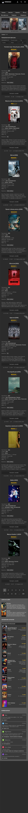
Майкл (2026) (14, 480)
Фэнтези (23, 73)
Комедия (11, 128)
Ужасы (6, 290)
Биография (7, 507)
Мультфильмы (4, 15)
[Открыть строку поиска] (21, 1)
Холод (5, 758)
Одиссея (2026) (14, 317)
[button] (10, 31)
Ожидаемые (23, 15)
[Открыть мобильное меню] (25, 1)
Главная (3, 12)
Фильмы (10, 12)
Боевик (6, 73)
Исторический (12, 344)
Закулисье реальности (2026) (14, 426)
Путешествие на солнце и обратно (14, 751)
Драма (11, 507)
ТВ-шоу (24, 12)
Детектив (11, 398)
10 (15, 593)
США (7, 72)
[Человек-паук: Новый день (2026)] (14, 24)
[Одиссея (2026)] (5, 24)
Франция (18, 397)
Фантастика (18, 73)
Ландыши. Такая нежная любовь (13, 736)
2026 (9, 70)
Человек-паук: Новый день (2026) (14, 47)
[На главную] (8, 2)
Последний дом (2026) (14, 371)
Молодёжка (7, 743)
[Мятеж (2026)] (23, 24)
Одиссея (6, 728)
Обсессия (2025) (14, 263)
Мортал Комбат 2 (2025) (14, 534)
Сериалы (17, 12)
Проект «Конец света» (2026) (14, 209)
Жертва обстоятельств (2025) (14, 101)
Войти (17, 2)
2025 (9, 124)
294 (23, 593)
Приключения (12, 73)
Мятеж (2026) (14, 155)
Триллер (10, 182)
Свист (5, 720)
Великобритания (12, 126)
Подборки (14, 15)
